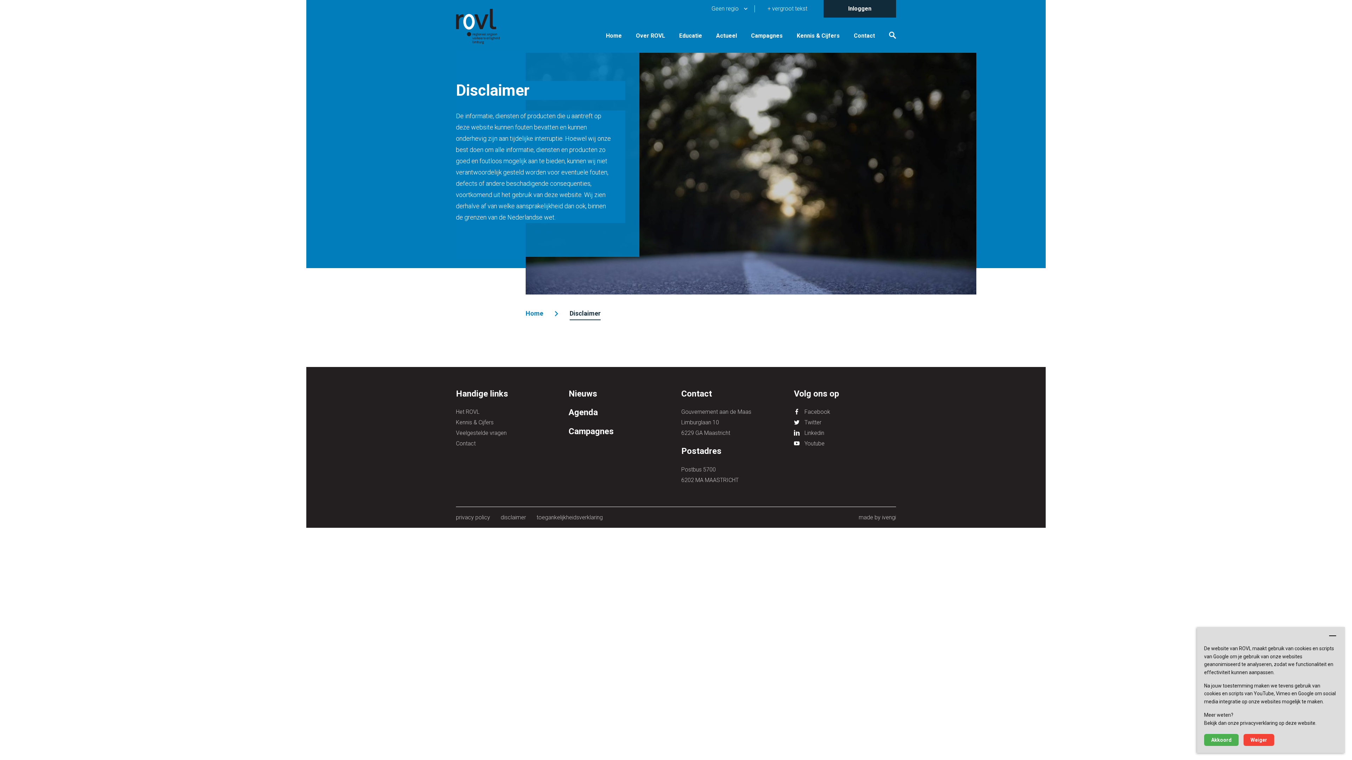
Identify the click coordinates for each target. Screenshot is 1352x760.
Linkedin (814, 433)
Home (614, 36)
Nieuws (583, 394)
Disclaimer (585, 313)
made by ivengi (877, 517)
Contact (864, 36)
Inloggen (859, 8)
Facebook (817, 411)
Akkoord (1221, 740)
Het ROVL (468, 411)
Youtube (815, 443)
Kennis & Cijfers (818, 36)
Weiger (1259, 740)
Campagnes (767, 36)
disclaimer (513, 517)
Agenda (583, 412)
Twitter (813, 422)
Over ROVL (650, 36)
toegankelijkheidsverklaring (570, 517)
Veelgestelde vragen (481, 433)
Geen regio (725, 8)
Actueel (726, 36)
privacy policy (473, 517)
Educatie (690, 36)
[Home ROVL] (486, 26)
